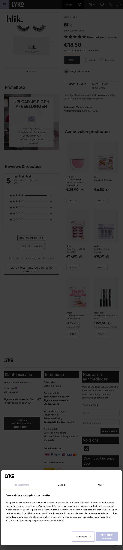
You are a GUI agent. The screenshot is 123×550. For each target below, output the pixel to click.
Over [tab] (100, 485)
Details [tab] (61, 485)
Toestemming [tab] (22, 485)
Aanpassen (81, 536)
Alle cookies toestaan (107, 536)
